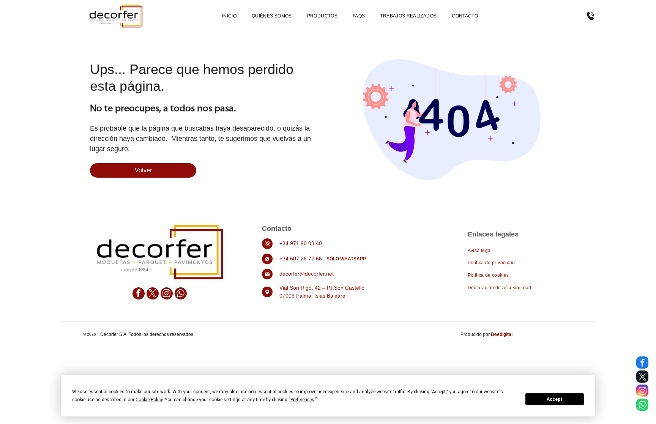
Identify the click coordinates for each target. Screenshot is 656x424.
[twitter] (153, 294)
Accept (555, 399)
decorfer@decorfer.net (306, 274)
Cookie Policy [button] (149, 399)
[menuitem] (229, 16)
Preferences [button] (302, 399)
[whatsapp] (181, 294)
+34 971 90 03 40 (300, 243)
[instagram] (167, 294)
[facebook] (138, 294)
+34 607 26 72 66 (300, 258)
